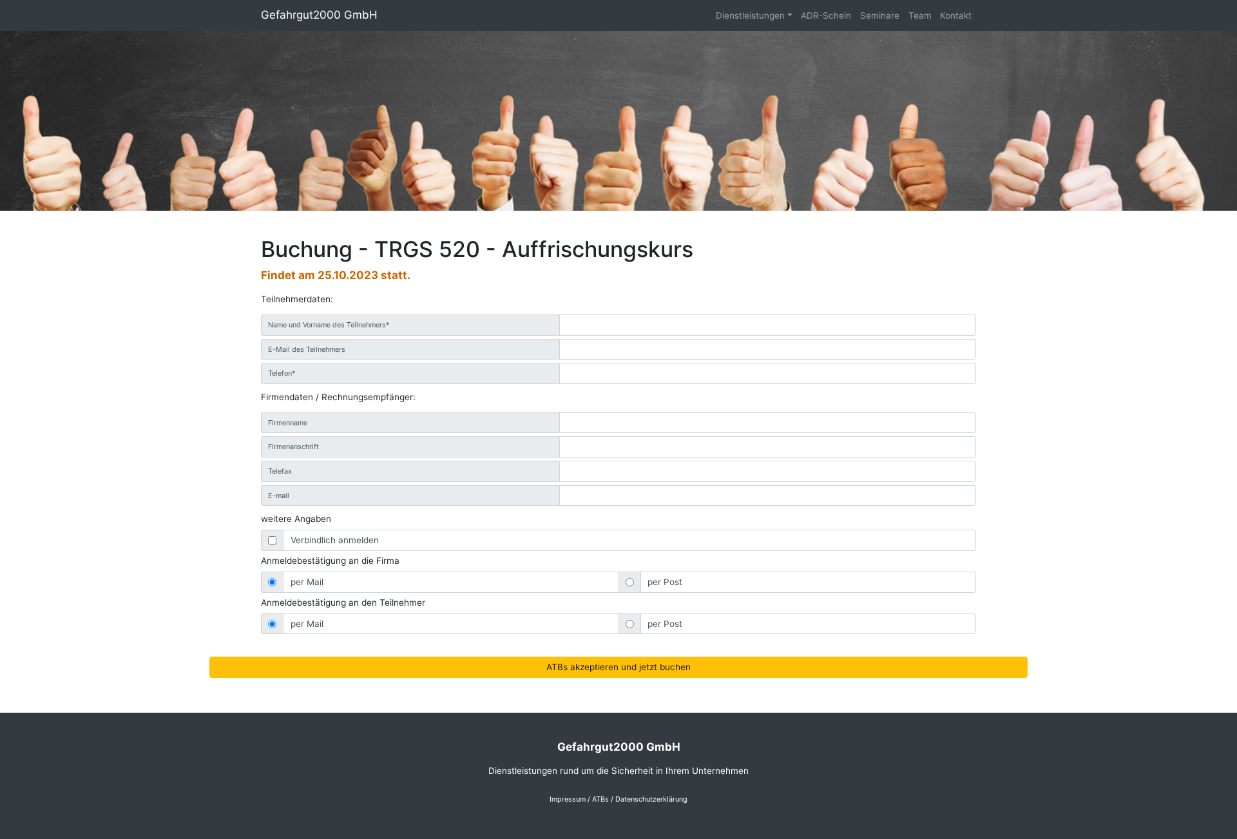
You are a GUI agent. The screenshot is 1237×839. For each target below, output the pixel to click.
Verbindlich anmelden (335, 540)
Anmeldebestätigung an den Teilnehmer (343, 602)
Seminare (879, 15)
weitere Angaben (296, 519)
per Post (664, 582)
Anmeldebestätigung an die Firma (330, 560)
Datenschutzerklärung (651, 799)
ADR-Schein (826, 15)
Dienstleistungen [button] (750, 15)
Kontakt (956, 15)
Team (920, 15)
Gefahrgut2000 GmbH (319, 14)
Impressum (568, 799)
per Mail (307, 582)
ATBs (600, 799)
